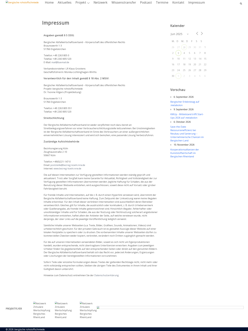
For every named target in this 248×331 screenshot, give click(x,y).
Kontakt (178, 2)
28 (184, 47)
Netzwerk (100, 2)
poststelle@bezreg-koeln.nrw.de (67, 165)
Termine (162, 2)
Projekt (80, 2)
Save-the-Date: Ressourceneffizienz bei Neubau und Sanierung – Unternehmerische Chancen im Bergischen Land (187, 133)
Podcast (146, 2)
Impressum (196, 2)
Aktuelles (64, 2)
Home (49, 2)
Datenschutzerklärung (106, 275)
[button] (241, 2)
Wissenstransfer (124, 2)
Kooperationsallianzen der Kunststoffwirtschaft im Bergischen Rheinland (184, 153)
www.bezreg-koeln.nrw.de (67, 168)
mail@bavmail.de (60, 62)
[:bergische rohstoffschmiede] (22, 2)
